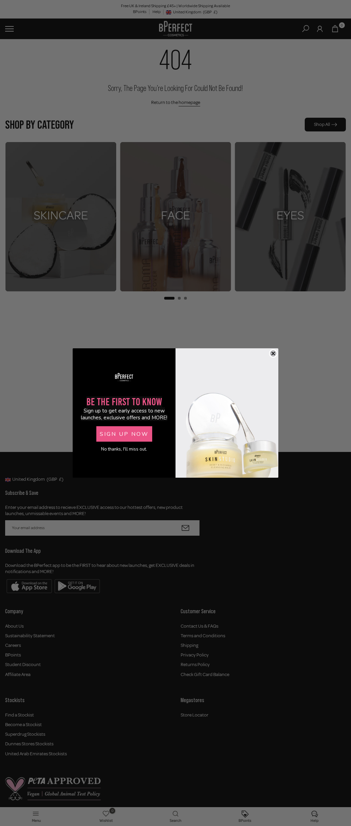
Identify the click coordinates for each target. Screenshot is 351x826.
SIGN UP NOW (124, 434)
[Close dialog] (273, 353)
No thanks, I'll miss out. (124, 449)
